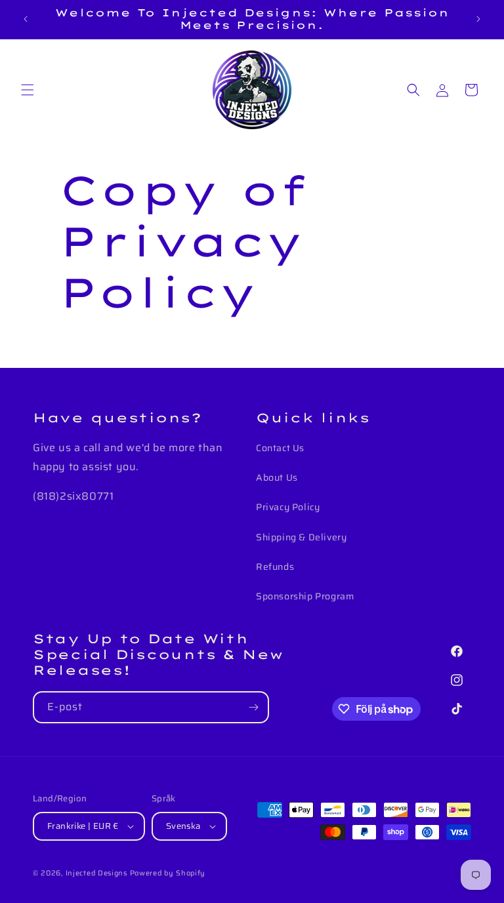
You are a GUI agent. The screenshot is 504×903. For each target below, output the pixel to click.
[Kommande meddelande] (478, 19)
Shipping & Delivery (301, 537)
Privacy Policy (288, 507)
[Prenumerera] (253, 707)
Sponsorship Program (305, 596)
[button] (27, 89)
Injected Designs (96, 873)
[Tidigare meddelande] (25, 19)
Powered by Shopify (168, 873)
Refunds (275, 566)
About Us (277, 477)
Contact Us (280, 448)
